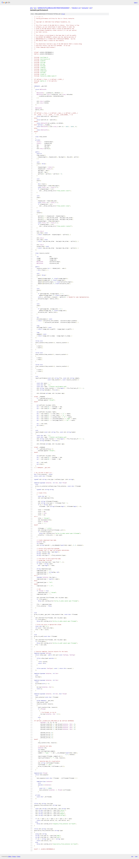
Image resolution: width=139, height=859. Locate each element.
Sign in (135, 2)
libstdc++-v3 (76, 8)
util (90, 8)
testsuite (85, 8)
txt (132, 856)
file (63, 14)
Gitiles (9, 856)
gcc (35, 8)
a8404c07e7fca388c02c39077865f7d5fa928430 (53, 8)
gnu (31, 8)
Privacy (14, 856)
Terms (18, 856)
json (136, 856)
